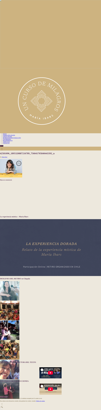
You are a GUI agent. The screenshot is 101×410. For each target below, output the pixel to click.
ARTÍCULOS (6, 142)
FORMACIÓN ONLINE (9, 135)
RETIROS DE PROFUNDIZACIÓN (12, 138)
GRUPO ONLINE (7, 136)
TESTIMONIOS (7, 139)
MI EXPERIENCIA (8, 140)
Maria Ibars (4, 157)
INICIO (5, 134)
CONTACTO (6, 143)
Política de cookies (40, 401)
